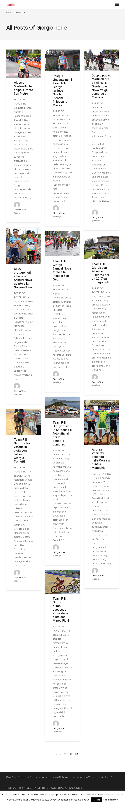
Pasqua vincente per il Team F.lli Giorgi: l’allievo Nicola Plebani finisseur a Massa (62, 90)
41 (71, 753)
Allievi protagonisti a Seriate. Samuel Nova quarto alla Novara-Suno (23, 278)
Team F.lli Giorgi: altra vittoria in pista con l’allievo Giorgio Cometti (22, 450)
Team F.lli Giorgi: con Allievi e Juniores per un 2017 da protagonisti (100, 273)
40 (65, 753)
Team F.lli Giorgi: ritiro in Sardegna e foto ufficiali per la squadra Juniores (62, 433)
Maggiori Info (110, 799)
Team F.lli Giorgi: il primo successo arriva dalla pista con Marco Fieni (61, 609)
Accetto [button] (96, 800)
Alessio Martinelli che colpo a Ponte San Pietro (23, 88)
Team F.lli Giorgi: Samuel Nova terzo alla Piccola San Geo (62, 270)
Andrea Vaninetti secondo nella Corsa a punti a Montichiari (101, 459)
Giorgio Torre (20, 209)
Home (8, 12)
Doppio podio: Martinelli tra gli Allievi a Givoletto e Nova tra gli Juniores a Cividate (101, 86)
